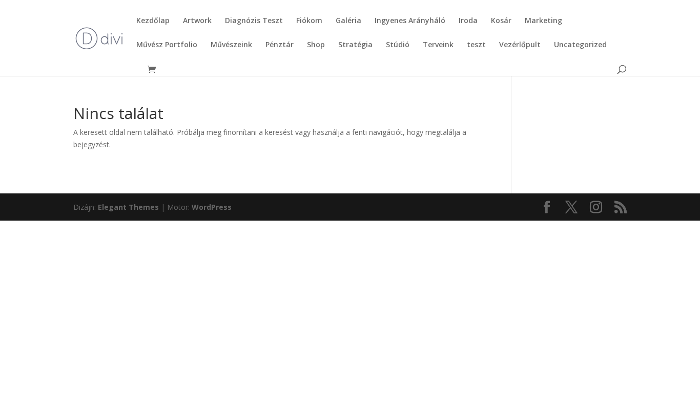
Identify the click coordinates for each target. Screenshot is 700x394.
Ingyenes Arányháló (410, 21)
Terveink (438, 45)
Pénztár (279, 45)
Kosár (501, 21)
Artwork (197, 21)
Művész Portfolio (166, 45)
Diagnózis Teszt (254, 21)
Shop (316, 45)
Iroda (468, 21)
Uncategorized (580, 45)
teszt (476, 45)
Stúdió (397, 45)
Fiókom (309, 21)
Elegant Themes (128, 207)
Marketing (543, 21)
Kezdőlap (153, 21)
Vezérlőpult (520, 45)
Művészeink (231, 45)
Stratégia (355, 45)
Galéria (348, 21)
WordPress (212, 207)
